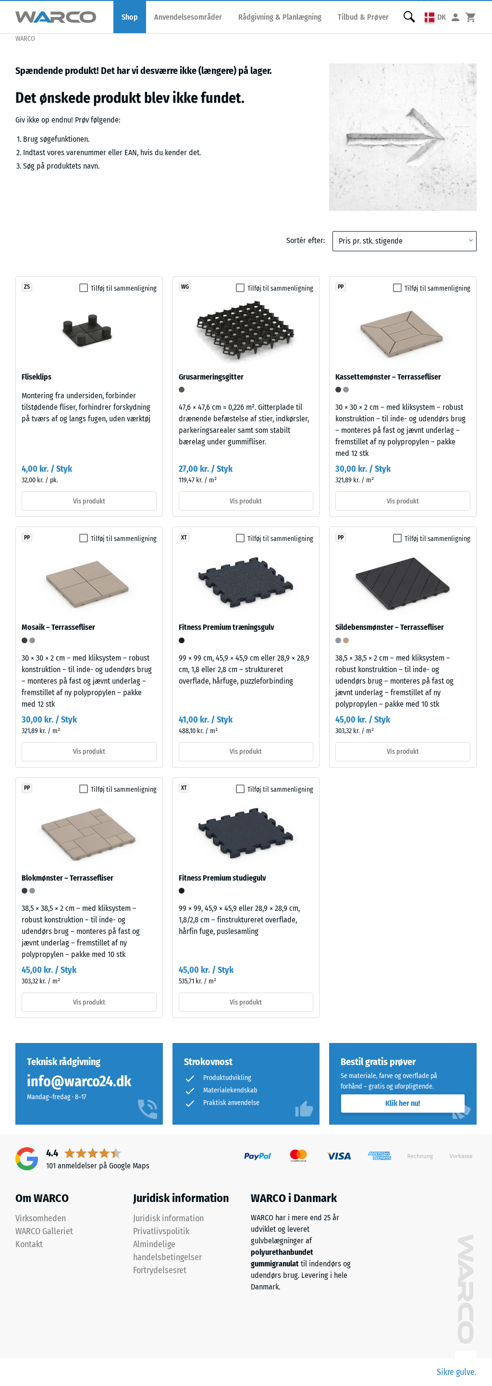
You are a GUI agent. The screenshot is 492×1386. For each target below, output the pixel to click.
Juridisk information (168, 1218)
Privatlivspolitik (161, 1231)
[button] (435, 17)
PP (341, 286)
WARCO (25, 39)
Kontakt (29, 1244)
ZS (27, 286)
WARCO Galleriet (44, 1231)
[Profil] (455, 17)
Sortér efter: (305, 240)
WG (185, 286)
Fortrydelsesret (159, 1270)
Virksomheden (40, 1218)
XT (184, 537)
